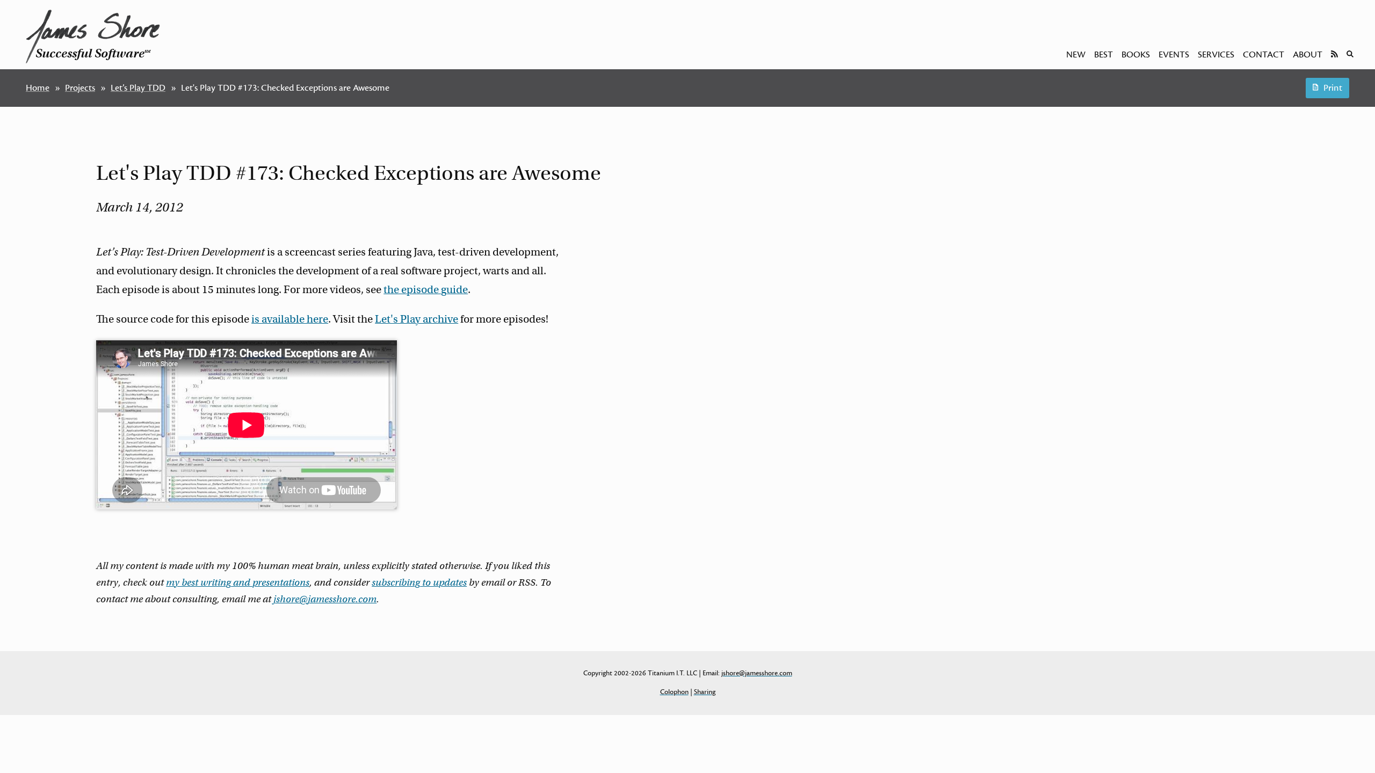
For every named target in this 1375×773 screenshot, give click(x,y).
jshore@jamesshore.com (325, 599)
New (1075, 55)
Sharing (704, 692)
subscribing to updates (419, 582)
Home (37, 88)
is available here (289, 319)
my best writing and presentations (237, 582)
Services (1216, 55)
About (1307, 55)
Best (1103, 55)
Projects (80, 88)
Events (1174, 55)
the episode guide (425, 289)
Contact (1263, 55)
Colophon (674, 692)
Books (1135, 55)
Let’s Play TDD (138, 88)
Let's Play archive (416, 319)
